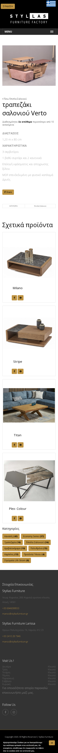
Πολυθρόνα (38, 548)
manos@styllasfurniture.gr (15, 613)
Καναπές (11, 536)
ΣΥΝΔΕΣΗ (8, 6)
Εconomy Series (33, 536)
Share (9, 192)
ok (52, 743)
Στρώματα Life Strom (16, 560)
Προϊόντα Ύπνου (34, 554)
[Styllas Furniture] (29, 25)
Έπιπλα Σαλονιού (18, 98)
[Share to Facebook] (14, 297)
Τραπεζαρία (12, 542)
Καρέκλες (11, 554)
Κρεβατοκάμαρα (14, 548)
